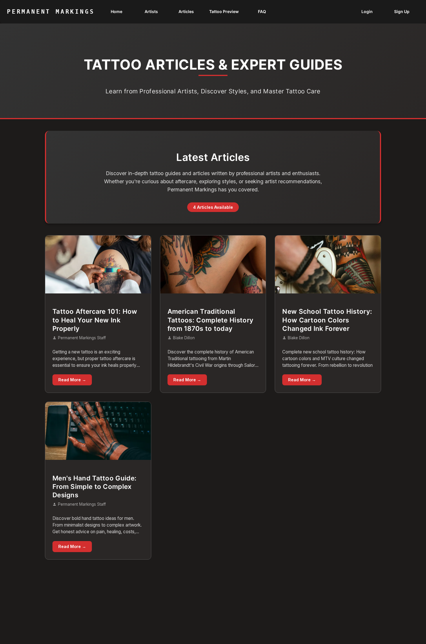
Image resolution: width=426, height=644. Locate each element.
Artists (151, 11)
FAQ (262, 11)
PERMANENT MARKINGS (50, 11)
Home (116, 11)
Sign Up (401, 11)
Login (367, 11)
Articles (186, 11)
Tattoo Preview (224, 11)
